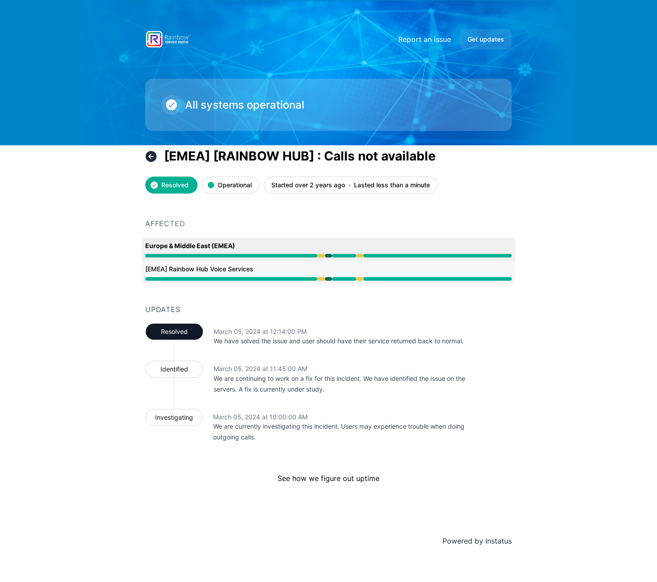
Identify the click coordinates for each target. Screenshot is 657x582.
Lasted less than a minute (392, 185)
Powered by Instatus (477, 540)
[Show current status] (151, 156)
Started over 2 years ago (308, 185)
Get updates (485, 39)
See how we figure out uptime (328, 478)
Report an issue (424, 39)
